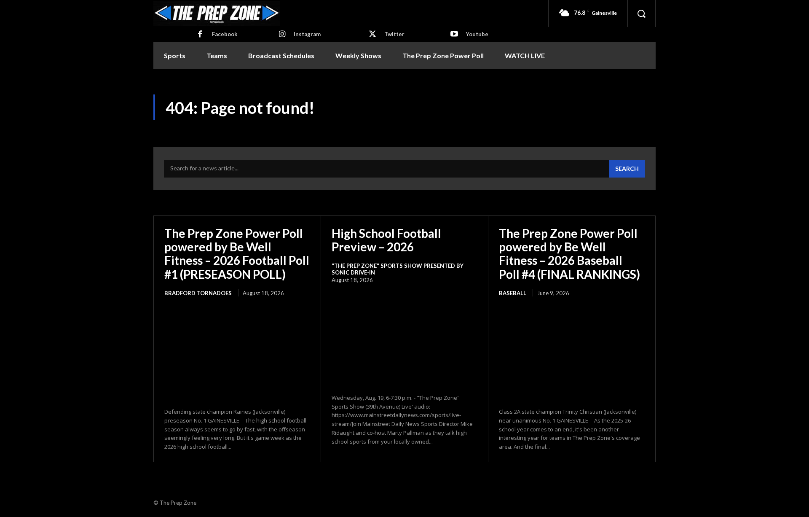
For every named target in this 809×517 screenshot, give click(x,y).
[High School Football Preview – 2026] (404, 339)
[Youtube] (454, 34)
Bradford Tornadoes (198, 293)
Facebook (224, 34)
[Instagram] (281, 34)
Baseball (512, 293)
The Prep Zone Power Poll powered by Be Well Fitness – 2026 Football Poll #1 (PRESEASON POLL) (236, 253)
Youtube (477, 34)
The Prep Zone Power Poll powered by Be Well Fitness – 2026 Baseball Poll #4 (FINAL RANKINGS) (569, 253)
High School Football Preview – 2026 (386, 240)
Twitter (394, 34)
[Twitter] (372, 34)
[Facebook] (200, 34)
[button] (641, 13)
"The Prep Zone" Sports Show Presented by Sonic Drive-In (397, 269)
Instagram (307, 34)
